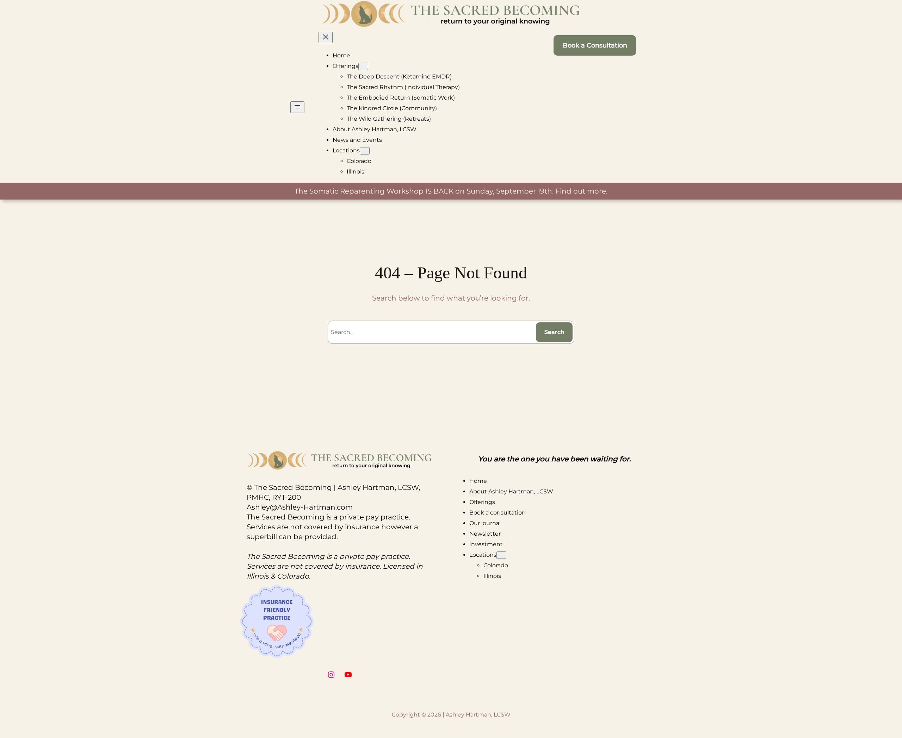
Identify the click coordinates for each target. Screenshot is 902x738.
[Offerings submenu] (363, 66)
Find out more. (581, 191)
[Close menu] (326, 37)
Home (341, 55)
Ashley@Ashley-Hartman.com (300, 507)
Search (554, 332)
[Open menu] (297, 107)
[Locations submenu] (365, 150)
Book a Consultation (595, 45)
